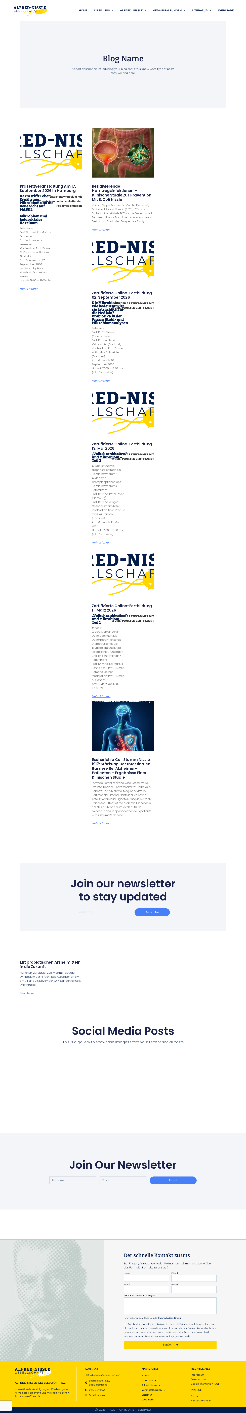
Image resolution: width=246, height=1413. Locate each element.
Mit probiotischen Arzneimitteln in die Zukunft (50, 964)
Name (127, 1273)
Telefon (127, 1285)
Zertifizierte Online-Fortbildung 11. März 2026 (122, 608)
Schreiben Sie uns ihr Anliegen (139, 1296)
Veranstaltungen (167, 10)
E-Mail (174, 1273)
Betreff (175, 1285)
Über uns (102, 10)
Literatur (200, 10)
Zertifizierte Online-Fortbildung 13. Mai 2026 (122, 446)
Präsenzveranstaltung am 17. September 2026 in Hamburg (48, 188)
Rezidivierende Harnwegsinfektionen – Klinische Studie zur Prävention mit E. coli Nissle (121, 193)
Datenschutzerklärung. (169, 1318)
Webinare (226, 10)
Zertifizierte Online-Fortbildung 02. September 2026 (122, 295)
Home (83, 10)
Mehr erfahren (29, 289)
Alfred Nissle (131, 10)
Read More (27, 993)
